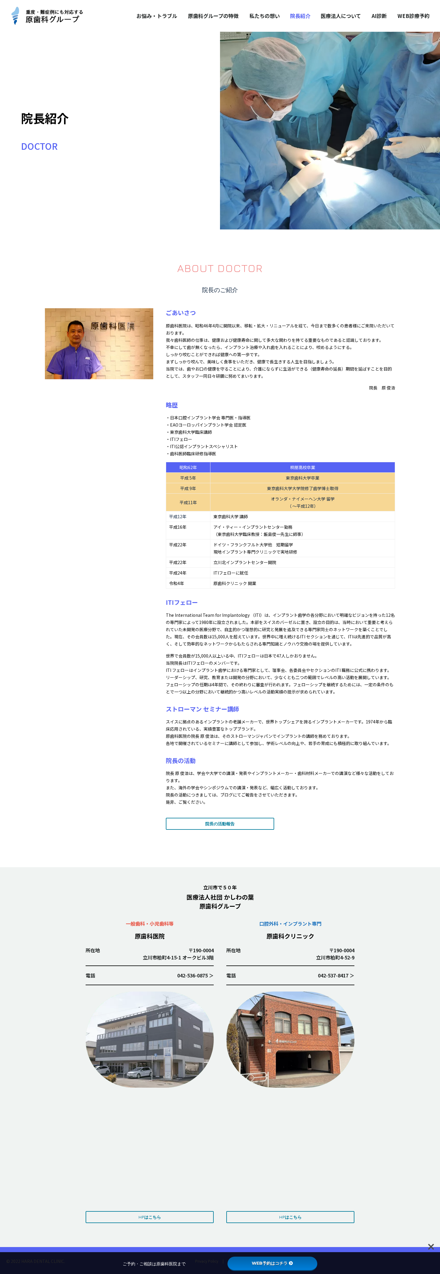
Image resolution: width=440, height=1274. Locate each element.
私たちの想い (264, 15)
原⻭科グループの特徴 (213, 15)
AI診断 (379, 15)
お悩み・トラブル (156, 15)
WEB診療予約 (413, 15)
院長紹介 (300, 15)
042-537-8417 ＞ (336, 975)
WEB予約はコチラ (270, 1263)
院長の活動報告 (220, 823)
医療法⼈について (341, 15)
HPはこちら (149, 1216)
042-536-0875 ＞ (195, 975)
